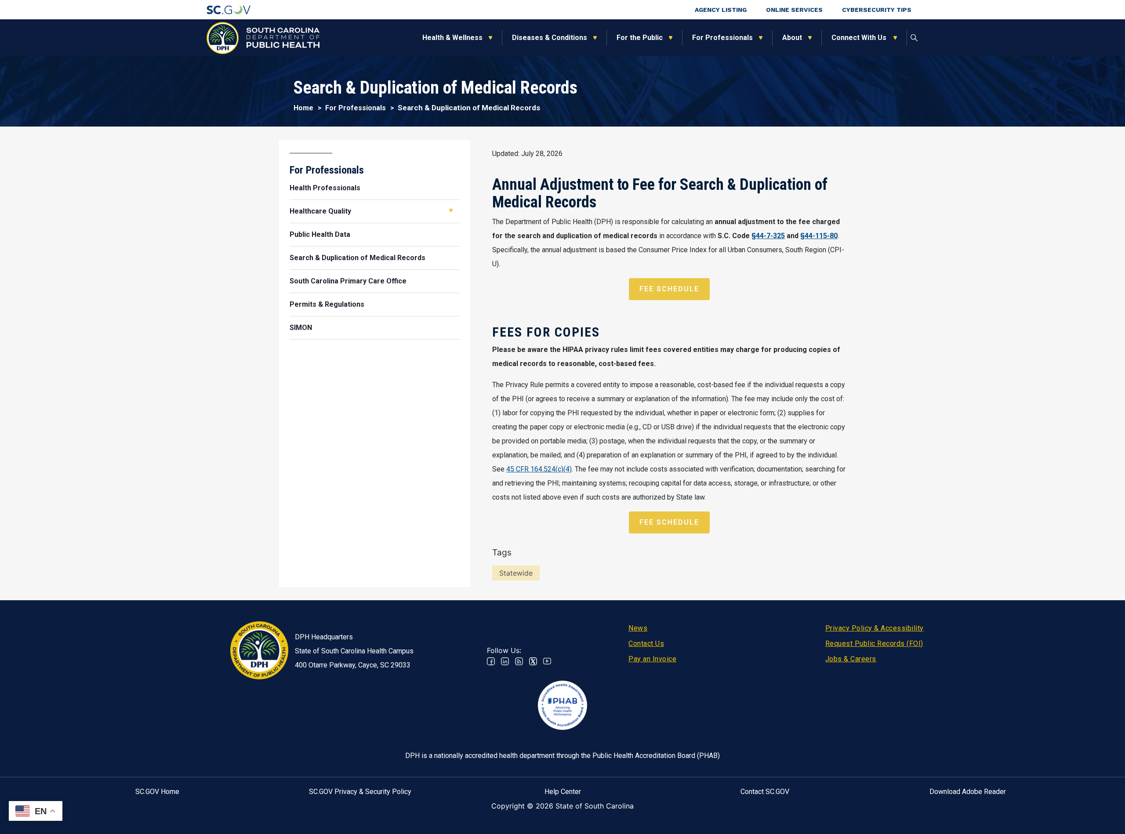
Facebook (491, 661)
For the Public (640, 37)
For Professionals (722, 37)
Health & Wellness (452, 37)
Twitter (533, 661)
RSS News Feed (519, 661)
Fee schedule (669, 289)
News (637, 628)
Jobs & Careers (850, 659)
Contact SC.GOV (764, 791)
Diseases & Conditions (549, 37)
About (792, 37)
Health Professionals (325, 188)
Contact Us (646, 643)
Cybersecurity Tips (876, 9)
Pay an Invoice (652, 659)
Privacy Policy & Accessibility (874, 628)
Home (303, 108)
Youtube (547, 661)
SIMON (301, 327)
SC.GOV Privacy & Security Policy (360, 791)
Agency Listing (721, 9)
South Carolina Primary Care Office (348, 281)
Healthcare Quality (320, 211)
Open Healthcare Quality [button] (451, 210)
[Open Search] (914, 37)
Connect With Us (859, 37)
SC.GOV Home (157, 791)
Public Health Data (320, 234)
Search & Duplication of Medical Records (357, 258)
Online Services (794, 9)
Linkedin (505, 661)
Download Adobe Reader (967, 791)
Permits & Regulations (327, 304)
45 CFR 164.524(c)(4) (539, 469)
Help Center (562, 791)
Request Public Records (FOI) (874, 643)
